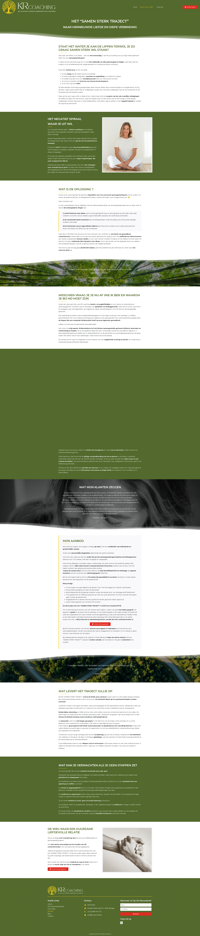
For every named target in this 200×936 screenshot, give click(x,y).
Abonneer (136, 914)
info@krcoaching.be (94, 915)
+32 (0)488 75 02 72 (94, 911)
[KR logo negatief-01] (28, 1)
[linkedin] (121, 923)
